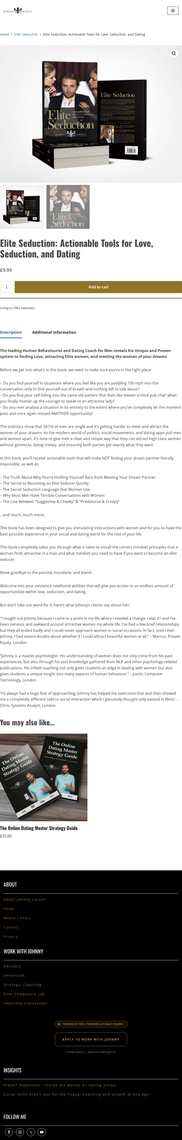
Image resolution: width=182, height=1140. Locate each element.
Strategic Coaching (23, 984)
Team (9, 908)
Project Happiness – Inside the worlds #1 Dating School (61, 1085)
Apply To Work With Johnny (91, 1039)
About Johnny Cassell (25, 899)
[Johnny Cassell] (18, 10)
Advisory (12, 966)
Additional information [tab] (54, 332)
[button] (174, 53)
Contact (11, 927)
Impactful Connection (25, 1003)
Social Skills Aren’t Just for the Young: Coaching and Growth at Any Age (76, 1094)
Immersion (14, 975)
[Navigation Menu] (172, 11)
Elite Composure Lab (24, 994)
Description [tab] (11, 332)
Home (4, 34)
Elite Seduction (26, 34)
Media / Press (17, 918)
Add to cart (98, 287)
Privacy (11, 936)
